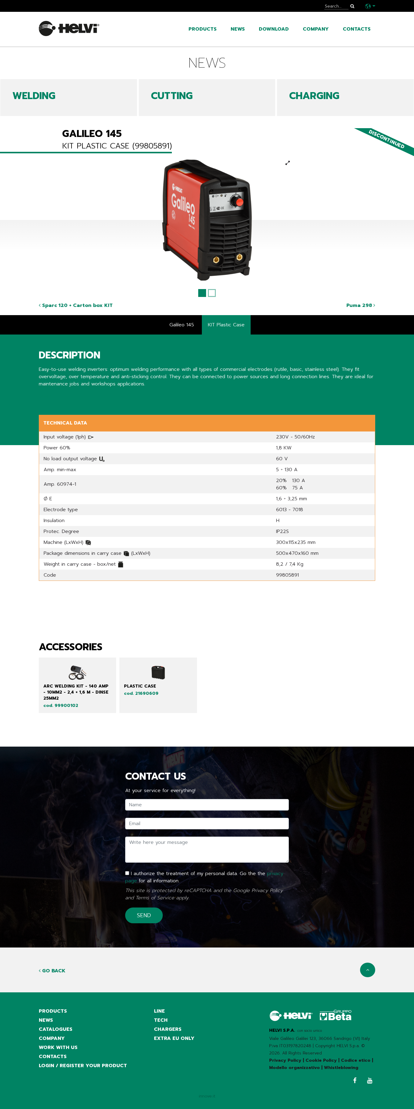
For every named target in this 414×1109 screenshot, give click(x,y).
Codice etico (355, 1060)
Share (45, 396)
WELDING (33, 95)
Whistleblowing (341, 1067)
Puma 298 (359, 305)
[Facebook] (353, 1081)
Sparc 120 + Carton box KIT (77, 305)
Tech (161, 1020)
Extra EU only (174, 1038)
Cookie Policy (321, 1060)
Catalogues (55, 1029)
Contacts (357, 29)
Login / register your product (83, 1065)
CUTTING (172, 95)
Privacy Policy (267, 890)
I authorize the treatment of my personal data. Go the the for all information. (204, 877)
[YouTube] (368, 1081)
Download (274, 29)
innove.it (207, 1096)
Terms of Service (154, 897)
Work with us (58, 1047)
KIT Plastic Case (226, 324)
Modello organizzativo (294, 1067)
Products (203, 29)
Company (316, 29)
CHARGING (314, 95)
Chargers (168, 1029)
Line (159, 1011)
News (238, 29)
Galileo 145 (181, 324)
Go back (53, 970)
